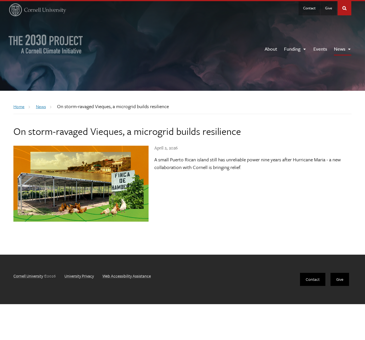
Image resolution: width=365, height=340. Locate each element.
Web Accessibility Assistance (126, 276)
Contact (309, 8)
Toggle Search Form (344, 8)
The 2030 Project (46, 43)
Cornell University (28, 276)
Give (328, 8)
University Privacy (79, 276)
